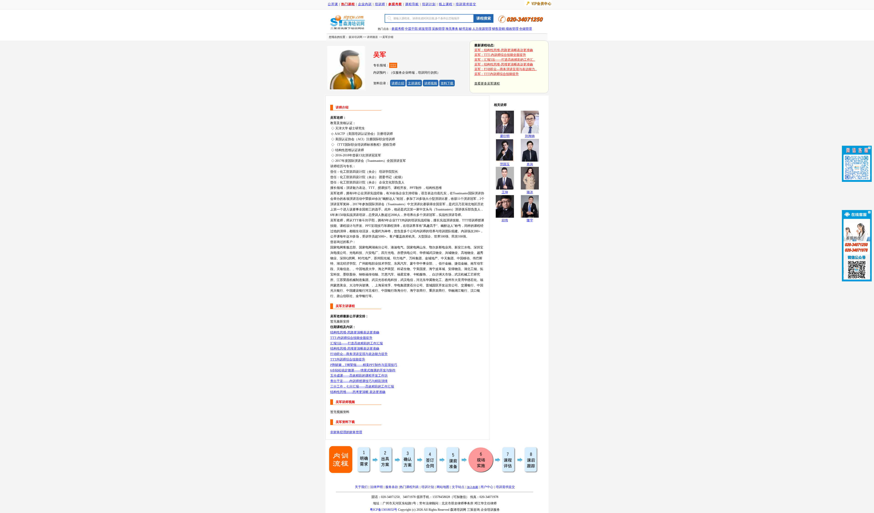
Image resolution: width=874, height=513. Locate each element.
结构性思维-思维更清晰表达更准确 (354, 348)
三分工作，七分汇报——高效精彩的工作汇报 (362, 386)
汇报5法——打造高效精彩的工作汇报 (356, 343)
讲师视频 (430, 83)
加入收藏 (472, 487)
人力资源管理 (481, 28)
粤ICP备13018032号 (383, 509)
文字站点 (458, 487)
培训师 (380, 4)
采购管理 (438, 28)
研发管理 (425, 28)
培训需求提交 (466, 4)
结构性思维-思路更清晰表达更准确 (354, 332)
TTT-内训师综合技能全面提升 (351, 338)
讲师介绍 (397, 83)
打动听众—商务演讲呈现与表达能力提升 (359, 354)
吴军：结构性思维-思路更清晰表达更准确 (503, 50)
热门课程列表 (409, 487)
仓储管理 (525, 28)
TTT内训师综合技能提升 (347, 359)
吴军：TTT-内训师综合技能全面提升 (500, 55)
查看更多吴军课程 (487, 83)
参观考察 (397, 28)
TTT (393, 65)
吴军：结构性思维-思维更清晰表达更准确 (503, 64)
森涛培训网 (355, 37)
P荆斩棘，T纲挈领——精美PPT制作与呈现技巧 (363, 365)
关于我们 (361, 487)
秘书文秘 (465, 28)
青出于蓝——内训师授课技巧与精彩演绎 (359, 381)
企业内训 (365, 4)
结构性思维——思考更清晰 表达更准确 (357, 392)
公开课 (333, 4)
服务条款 (391, 487)
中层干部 (412, 28)
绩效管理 (512, 28)
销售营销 (498, 28)
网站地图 (443, 487)
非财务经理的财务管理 (346, 432)
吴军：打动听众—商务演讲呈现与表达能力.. (505, 69)
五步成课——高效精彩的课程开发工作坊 (359, 375)
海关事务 (451, 28)
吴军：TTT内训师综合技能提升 (496, 74)
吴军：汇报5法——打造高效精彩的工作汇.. (504, 59)
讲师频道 (372, 37)
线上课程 (445, 4)
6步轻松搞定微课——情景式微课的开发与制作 (363, 370)
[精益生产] (505, 28)
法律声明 (376, 487)
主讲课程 (414, 83)
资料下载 (447, 83)
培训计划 (429, 4)
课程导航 (412, 4)
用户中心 (486, 487)
